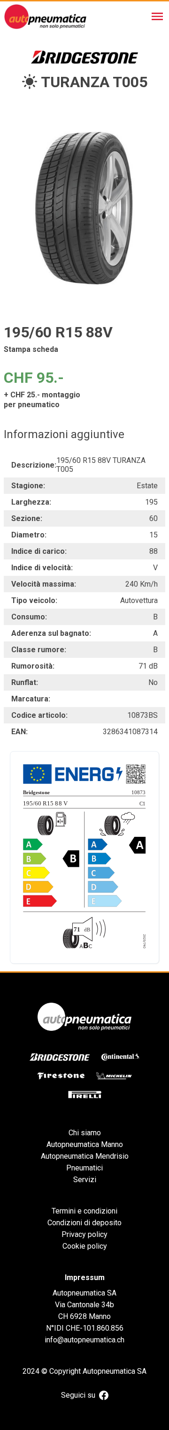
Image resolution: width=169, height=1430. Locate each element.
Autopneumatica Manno (84, 1144)
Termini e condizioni (84, 1211)
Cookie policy (84, 1246)
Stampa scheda (31, 349)
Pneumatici (84, 1167)
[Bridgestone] (60, 1057)
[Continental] (120, 1057)
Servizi (84, 1179)
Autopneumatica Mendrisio (85, 1156)
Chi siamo (85, 1132)
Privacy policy (84, 1234)
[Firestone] (61, 1076)
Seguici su (78, 1395)
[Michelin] (114, 1076)
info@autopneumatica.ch (84, 1339)
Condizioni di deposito (84, 1222)
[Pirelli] (84, 1094)
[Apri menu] (157, 16)
